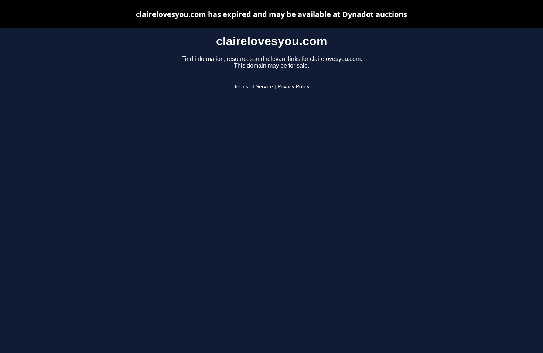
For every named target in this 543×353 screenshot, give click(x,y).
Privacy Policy (293, 86)
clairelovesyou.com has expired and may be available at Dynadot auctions (271, 14)
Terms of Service (253, 86)
